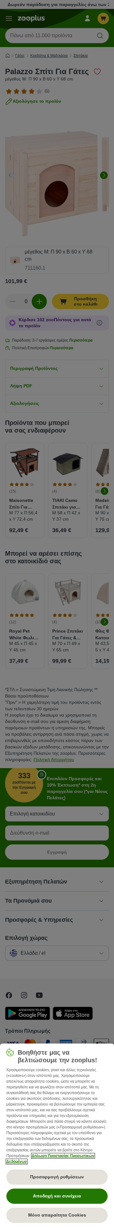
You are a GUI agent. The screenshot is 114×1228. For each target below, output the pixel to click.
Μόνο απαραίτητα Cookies (57, 1215)
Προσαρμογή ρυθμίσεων (57, 1176)
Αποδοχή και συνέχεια (57, 1195)
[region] (57, 1136)
